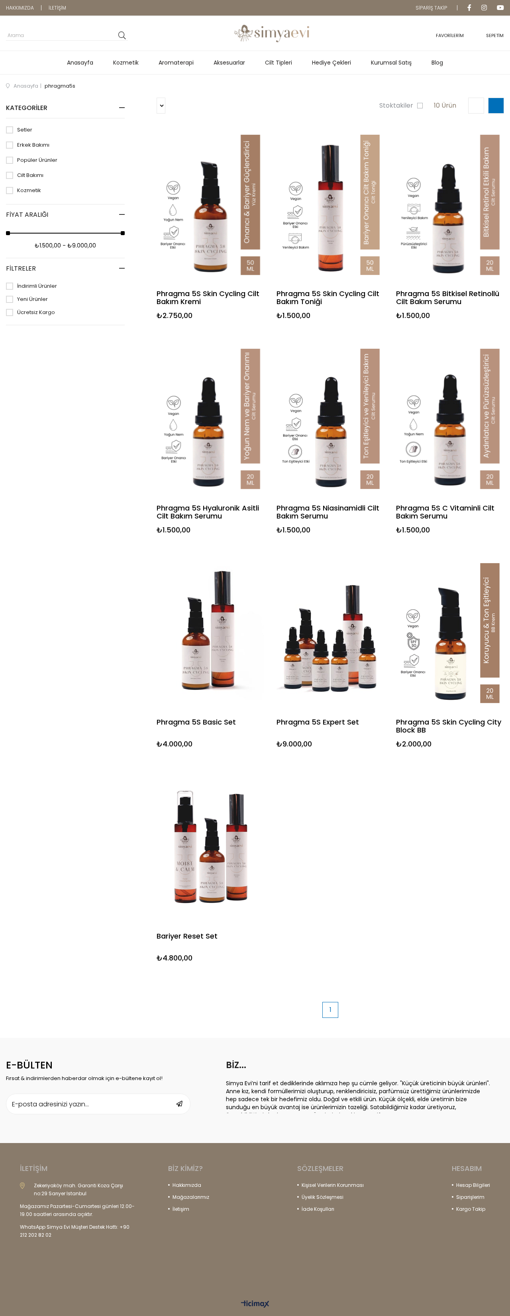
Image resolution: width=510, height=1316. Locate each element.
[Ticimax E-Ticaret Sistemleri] (255, 1304)
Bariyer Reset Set (187, 936)
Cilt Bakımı (30, 175)
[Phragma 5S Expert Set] (330, 633)
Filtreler (21, 268)
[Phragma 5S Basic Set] (211, 633)
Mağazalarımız (191, 1197)
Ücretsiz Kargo (36, 312)
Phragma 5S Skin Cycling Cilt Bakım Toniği (328, 298)
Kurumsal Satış (391, 63)
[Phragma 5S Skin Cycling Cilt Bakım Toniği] (330, 205)
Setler (24, 130)
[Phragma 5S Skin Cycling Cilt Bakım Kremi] (211, 205)
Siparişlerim (470, 1197)
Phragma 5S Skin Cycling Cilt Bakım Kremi (208, 298)
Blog (437, 63)
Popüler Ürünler (37, 160)
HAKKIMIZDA (20, 7)
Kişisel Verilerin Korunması (333, 1185)
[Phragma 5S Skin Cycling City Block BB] (450, 633)
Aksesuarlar (229, 63)
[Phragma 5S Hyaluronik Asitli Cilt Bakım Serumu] (211, 419)
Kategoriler (26, 107)
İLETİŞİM (57, 7)
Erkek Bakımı (33, 145)
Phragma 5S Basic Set (196, 722)
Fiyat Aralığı (27, 214)
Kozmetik (126, 63)
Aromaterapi (176, 63)
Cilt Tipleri (278, 63)
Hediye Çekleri (331, 63)
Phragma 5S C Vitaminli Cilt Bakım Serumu (445, 512)
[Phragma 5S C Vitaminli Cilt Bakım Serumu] (450, 419)
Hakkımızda (187, 1185)
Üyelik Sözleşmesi (322, 1197)
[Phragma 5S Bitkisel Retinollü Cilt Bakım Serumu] (450, 205)
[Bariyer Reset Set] (211, 847)
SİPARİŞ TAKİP (431, 7)
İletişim (181, 1209)
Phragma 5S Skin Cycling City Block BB (448, 726)
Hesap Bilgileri (473, 1185)
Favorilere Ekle (211, 225)
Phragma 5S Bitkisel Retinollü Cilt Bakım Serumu (447, 298)
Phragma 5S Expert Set (318, 722)
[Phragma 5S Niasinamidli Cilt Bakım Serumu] (330, 419)
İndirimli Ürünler (37, 286)
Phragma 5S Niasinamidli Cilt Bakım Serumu (328, 512)
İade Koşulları (318, 1209)
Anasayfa (80, 63)
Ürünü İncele (236, 225)
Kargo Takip (470, 1209)
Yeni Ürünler (32, 299)
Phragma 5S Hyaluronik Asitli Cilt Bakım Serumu (208, 512)
